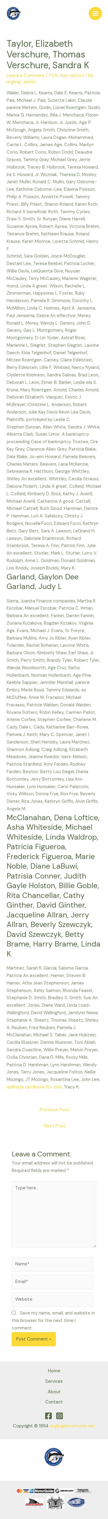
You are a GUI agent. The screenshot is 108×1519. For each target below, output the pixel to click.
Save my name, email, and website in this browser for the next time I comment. (53, 1320)
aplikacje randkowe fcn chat (35, 1087)
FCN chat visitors (66, 75)
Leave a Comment (26, 75)
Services (54, 1381)
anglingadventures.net (72, 1426)
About (54, 1392)
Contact (54, 1402)
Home (54, 1371)
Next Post (54, 1126)
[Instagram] (59, 1416)
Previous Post (54, 1110)
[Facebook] (48, 1416)
